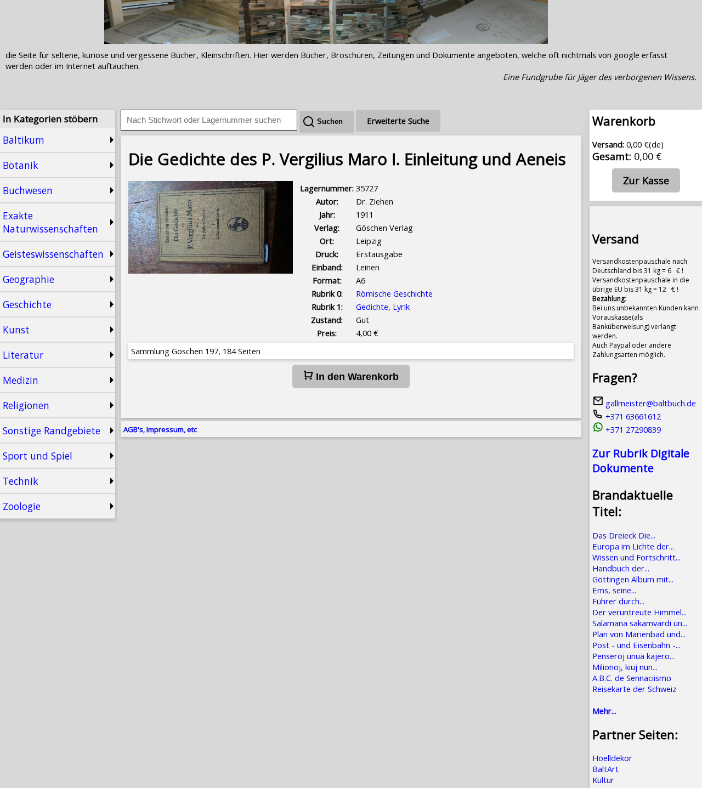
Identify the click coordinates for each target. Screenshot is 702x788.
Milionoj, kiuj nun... (625, 666)
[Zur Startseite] (326, 40)
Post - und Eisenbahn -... (636, 644)
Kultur (603, 779)
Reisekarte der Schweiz (634, 688)
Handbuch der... (620, 568)
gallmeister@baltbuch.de (649, 403)
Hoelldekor (612, 757)
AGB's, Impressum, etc (160, 429)
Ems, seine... (614, 590)
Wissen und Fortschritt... (636, 557)
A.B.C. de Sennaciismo (631, 677)
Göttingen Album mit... (632, 579)
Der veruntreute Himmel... (639, 611)
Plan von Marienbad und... (639, 633)
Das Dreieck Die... (623, 535)
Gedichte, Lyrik (383, 306)
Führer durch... (618, 601)
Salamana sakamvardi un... (639, 622)
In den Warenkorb (356, 376)
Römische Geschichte (394, 293)
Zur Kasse (646, 180)
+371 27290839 (632, 429)
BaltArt (605, 768)
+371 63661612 (632, 416)
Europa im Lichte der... (633, 546)
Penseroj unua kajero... (633, 655)
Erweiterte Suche (398, 120)
